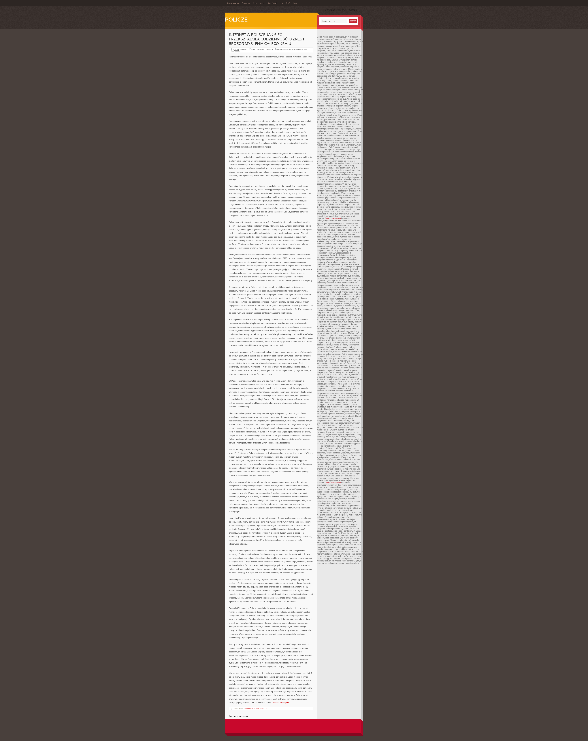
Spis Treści (272, 3)
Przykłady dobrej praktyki (256, 708)
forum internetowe (333, 218)
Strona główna (233, 3)
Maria (262, 3)
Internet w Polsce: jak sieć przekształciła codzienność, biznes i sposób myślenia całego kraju (266, 39)
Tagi (281, 3)
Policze (236, 20)
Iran (255, 3)
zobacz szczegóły (281, 702)
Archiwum (246, 3)
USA (288, 3)
